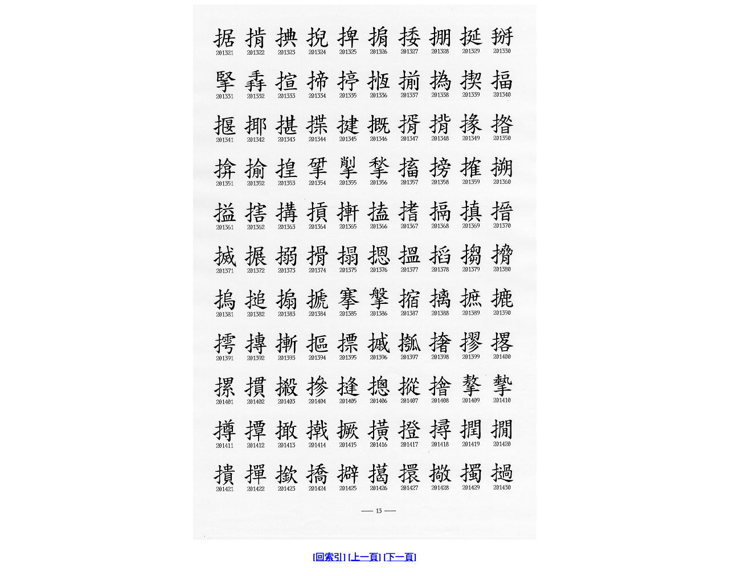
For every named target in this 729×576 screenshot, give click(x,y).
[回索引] (329, 557)
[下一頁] (399, 557)
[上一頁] (364, 557)
